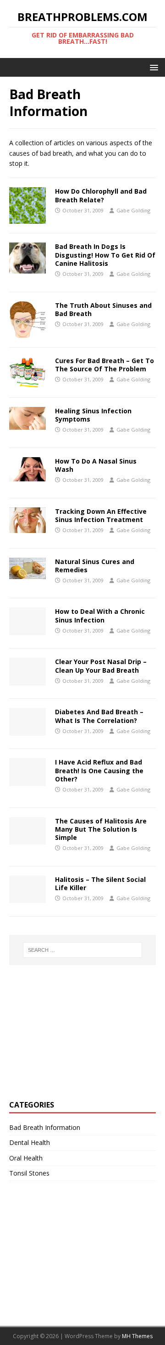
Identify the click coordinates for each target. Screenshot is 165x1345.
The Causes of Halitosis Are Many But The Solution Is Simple (101, 829)
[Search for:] (82, 950)
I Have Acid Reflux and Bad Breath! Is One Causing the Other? (99, 770)
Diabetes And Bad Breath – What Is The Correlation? (99, 715)
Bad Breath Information (44, 1127)
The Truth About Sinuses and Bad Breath (103, 309)
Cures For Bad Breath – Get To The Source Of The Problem (104, 364)
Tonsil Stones (29, 1173)
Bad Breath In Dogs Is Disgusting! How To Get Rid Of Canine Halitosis (105, 254)
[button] (152, 67)
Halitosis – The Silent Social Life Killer (100, 883)
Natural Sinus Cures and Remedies (94, 565)
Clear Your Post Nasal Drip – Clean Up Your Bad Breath (101, 665)
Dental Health (29, 1142)
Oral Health (26, 1158)
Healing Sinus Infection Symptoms (93, 414)
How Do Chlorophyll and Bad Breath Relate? (101, 195)
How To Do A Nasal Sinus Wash (96, 465)
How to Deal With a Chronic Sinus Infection (100, 615)
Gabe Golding (133, 210)
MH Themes (137, 1336)
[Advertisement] (78, 1031)
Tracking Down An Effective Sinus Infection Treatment (101, 515)
